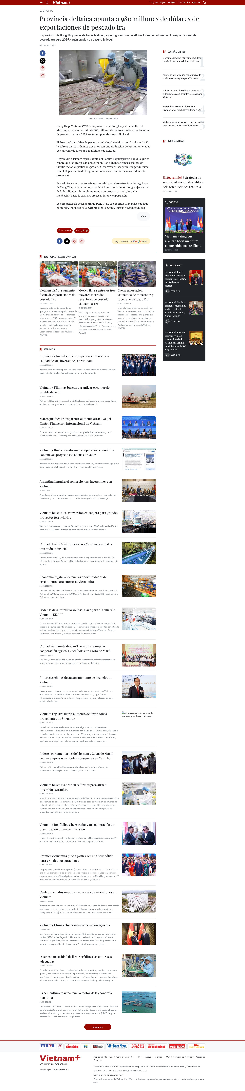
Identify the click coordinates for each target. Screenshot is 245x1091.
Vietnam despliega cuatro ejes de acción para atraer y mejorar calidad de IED (183, 124)
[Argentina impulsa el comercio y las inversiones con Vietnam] (139, 490)
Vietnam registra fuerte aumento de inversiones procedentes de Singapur (73, 716)
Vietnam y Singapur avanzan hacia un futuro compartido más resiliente (183, 241)
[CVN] (137, 1046)
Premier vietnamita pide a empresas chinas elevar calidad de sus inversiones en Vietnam (75, 358)
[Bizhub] (98, 1046)
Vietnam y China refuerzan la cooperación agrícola (75, 925)
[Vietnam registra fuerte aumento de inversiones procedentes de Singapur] (139, 722)
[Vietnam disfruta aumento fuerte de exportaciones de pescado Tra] (59, 274)
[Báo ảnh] (177, 1046)
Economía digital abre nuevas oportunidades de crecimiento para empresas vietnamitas (73, 579)
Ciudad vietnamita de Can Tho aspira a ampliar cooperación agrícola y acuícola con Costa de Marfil (75, 648)
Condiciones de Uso (125, 1056)
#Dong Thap (82, 230)
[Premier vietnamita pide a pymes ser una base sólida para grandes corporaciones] (139, 865)
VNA (168, 1056)
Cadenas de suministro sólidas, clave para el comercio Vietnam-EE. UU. (77, 612)
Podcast (176, 265)
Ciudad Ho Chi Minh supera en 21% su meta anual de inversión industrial (76, 546)
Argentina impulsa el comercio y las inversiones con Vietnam (76, 483)
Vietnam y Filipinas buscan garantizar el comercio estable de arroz (75, 389)
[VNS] (116, 1046)
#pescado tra (64, 230)
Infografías (175, 141)
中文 (188, 2)
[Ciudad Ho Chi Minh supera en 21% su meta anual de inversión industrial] (139, 553)
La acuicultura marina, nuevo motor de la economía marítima (76, 995)
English (163, 2)
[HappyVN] (196, 1046)
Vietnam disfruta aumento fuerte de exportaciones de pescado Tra (57, 294)
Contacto (97, 1060)
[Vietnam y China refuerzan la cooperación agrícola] (139, 934)
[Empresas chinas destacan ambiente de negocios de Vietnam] (139, 686)
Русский (196, 2)
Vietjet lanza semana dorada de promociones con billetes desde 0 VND (182, 108)
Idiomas (158, 1056)
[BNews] (85, 1046)
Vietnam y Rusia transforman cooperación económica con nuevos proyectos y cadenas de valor (77, 452)
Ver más (49, 349)
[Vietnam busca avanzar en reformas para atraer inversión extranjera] (139, 793)
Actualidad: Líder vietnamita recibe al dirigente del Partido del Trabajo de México (175, 279)
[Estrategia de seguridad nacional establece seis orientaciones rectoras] (184, 159)
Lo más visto (176, 51)
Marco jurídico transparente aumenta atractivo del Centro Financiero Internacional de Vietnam (75, 421)
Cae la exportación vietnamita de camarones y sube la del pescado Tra (135, 294)
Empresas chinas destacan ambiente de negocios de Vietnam (76, 679)
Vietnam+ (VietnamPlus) (62, 2)
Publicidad (200, 1056)
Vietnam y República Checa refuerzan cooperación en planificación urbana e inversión (77, 826)
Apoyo (148, 1056)
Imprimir (43, 68)
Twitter (43, 61)
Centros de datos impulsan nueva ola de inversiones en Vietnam (78, 894)
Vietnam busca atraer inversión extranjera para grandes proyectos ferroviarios (79, 515)
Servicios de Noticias (182, 1056)
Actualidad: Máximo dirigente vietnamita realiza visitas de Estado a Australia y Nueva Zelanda (175, 309)
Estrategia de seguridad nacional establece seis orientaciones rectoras (183, 182)
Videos (174, 202)
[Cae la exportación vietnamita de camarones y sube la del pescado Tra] (137, 274)
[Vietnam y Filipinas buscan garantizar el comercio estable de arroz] (139, 396)
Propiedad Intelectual (103, 1056)
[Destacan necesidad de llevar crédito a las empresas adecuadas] (139, 965)
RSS (140, 1056)
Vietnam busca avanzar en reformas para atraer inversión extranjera (73, 787)
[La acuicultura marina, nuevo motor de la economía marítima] (139, 1002)
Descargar (97, 1026)
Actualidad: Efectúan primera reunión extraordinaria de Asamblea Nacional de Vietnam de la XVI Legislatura (175, 341)
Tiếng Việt (154, 2)
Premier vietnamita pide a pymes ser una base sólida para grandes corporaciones (76, 858)
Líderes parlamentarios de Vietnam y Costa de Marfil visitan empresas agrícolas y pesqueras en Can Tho (76, 755)
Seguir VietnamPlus (123, 241)
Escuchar (175, 291)
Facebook (43, 53)
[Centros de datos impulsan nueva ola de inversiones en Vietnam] (139, 901)
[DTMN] (156, 1046)
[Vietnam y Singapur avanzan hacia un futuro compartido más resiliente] (184, 220)
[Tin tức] (72, 1046)
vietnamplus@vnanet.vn (112, 1074)
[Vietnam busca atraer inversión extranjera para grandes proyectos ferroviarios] (139, 521)
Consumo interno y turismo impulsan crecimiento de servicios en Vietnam (182, 59)
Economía (46, 10)
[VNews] (60, 1046)
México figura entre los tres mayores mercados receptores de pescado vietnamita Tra (97, 297)
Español (181, 2)
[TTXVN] (47, 1046)
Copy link (43, 75)
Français (172, 2)
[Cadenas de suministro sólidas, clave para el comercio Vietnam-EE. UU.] (139, 619)
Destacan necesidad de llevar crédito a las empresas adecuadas (76, 958)
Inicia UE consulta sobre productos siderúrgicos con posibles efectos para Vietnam (182, 94)
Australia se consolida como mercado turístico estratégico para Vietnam (182, 76)
